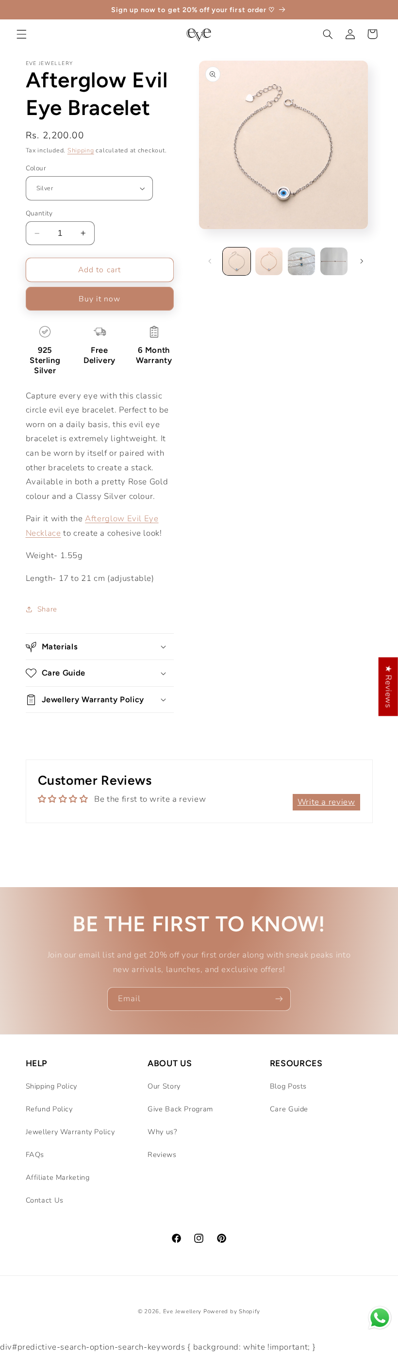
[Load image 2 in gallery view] (268, 261)
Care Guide (289, 1109)
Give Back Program (180, 1109)
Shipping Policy (51, 1086)
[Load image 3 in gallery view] (301, 261)
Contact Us (45, 1200)
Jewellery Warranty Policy (70, 1132)
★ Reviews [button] (388, 686)
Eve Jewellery (182, 1311)
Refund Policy (49, 1109)
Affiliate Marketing (58, 1177)
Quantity (39, 213)
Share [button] (47, 609)
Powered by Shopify (231, 1311)
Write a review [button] (326, 802)
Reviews (162, 1154)
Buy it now (100, 299)
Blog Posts (288, 1086)
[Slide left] (209, 261)
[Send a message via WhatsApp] (379, 1317)
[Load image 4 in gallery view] (334, 261)
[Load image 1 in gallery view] (236, 261)
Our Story (164, 1086)
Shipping (80, 150)
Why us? (162, 1132)
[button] (21, 34)
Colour (36, 168)
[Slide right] (362, 261)
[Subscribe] (279, 999)
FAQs (35, 1154)
